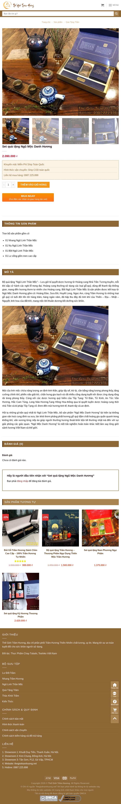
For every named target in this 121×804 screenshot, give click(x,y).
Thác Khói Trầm (10, 695)
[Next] (112, 72)
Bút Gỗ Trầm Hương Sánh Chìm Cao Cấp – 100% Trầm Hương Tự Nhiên (20, 553)
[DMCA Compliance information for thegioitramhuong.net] (69, 798)
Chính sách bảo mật (12, 719)
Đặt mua (115, 713)
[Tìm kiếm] (116, 13)
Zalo (114, 696)
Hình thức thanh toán (13, 724)
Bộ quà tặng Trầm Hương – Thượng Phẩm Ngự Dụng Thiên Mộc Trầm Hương (60, 553)
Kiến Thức (7, 701)
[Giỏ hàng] (102, 5)
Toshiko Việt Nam (47, 653)
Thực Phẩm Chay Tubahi (24, 653)
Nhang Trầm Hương (12, 678)
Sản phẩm (58, 22)
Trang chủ (46, 22)
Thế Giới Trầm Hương (59, 783)
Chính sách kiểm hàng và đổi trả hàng (22, 736)
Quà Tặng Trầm (72, 22)
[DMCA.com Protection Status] (49, 798)
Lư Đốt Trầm (8, 673)
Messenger (114, 704)
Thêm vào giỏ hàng (34, 184)
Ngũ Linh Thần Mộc (12, 684)
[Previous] (8, 72)
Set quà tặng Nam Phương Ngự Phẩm (100, 552)
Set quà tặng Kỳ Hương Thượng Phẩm (20, 615)
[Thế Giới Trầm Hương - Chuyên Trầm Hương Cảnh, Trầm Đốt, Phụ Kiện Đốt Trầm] (23, 5)
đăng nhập (22, 481)
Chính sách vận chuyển (14, 730)
